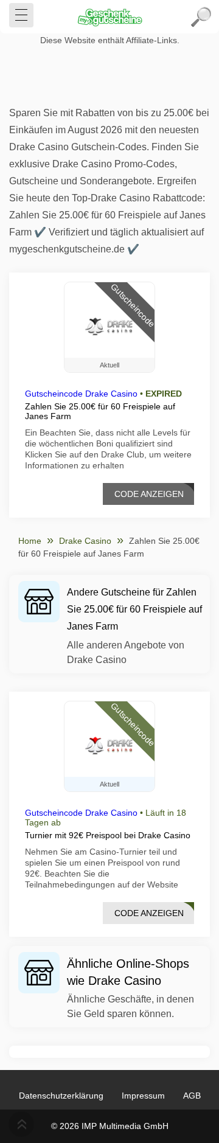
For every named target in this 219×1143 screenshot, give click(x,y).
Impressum (143, 1095)
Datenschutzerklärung (61, 1095)
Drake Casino (85, 541)
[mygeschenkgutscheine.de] (109, 17)
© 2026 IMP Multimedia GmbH (110, 1126)
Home (29, 541)
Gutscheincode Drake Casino (81, 393)
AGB (192, 1095)
